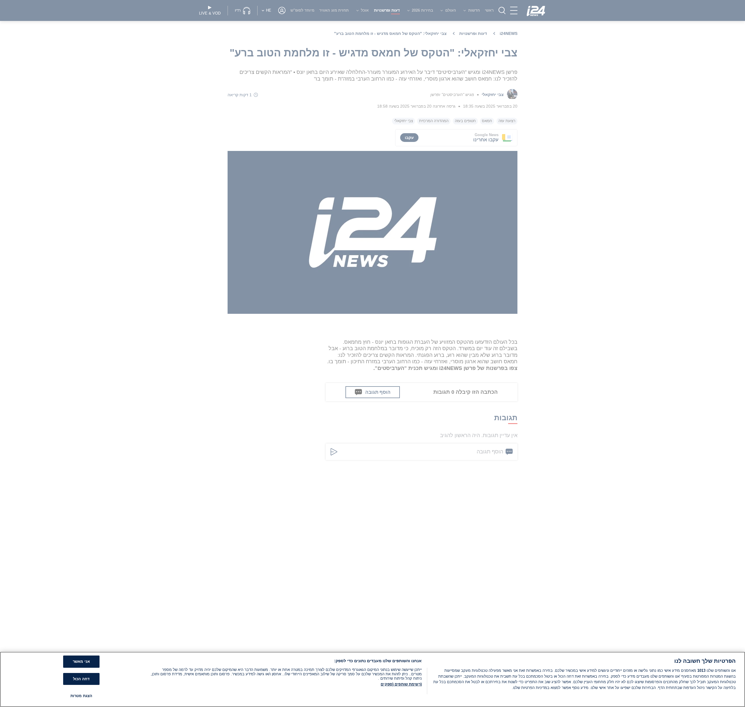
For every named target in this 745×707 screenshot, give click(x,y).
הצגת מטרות (81, 696)
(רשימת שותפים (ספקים (401, 684)
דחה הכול (81, 679)
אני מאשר (81, 661)
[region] (372, 679)
